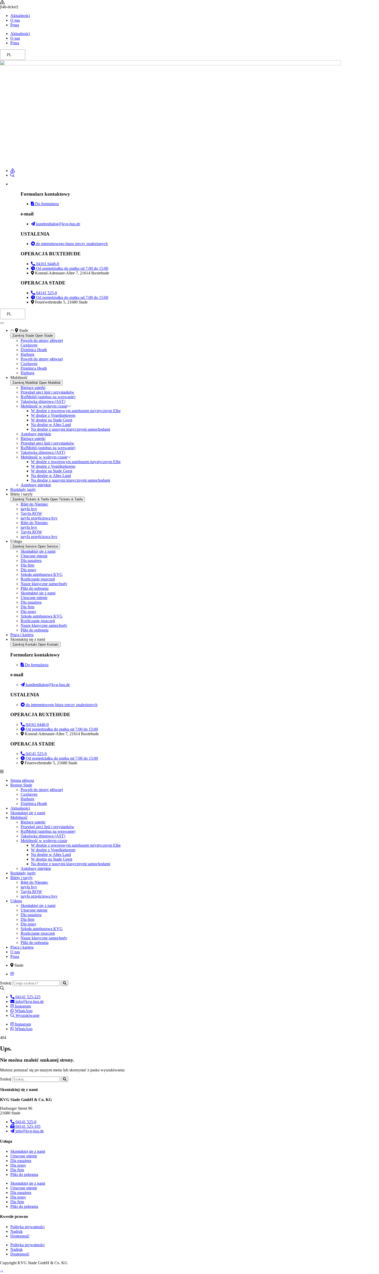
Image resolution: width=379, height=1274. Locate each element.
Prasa (14, 25)
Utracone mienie (34, 556)
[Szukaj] (64, 983)
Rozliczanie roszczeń (38, 579)
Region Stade (21, 785)
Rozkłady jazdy (23, 873)
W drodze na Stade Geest (51, 420)
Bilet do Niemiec (34, 504)
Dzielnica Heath (34, 350)
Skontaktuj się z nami (38, 551)
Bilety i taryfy (21, 878)
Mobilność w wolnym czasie (44, 406)
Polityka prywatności (27, 1227)
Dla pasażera (31, 560)
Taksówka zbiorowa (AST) (43, 401)
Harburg (27, 354)
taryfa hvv (29, 509)
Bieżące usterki (33, 387)
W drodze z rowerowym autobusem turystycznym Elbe (76, 411)
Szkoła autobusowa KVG (42, 574)
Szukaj (5, 983)
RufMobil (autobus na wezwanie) (48, 397)
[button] (189, 771)
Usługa (16, 901)
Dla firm (27, 565)
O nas (15, 20)
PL (9, 55)
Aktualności (20, 15)
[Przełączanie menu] (2, 323)
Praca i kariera (22, 947)
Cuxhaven (29, 345)
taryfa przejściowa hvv (39, 518)
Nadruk (16, 1231)
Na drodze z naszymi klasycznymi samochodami (70, 429)
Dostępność (19, 1236)
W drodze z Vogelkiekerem (53, 415)
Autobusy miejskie (36, 434)
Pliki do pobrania (34, 588)
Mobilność (19, 817)
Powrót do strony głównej (42, 340)
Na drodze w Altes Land (51, 424)
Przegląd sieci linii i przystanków (47, 392)
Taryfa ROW (31, 513)
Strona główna (22, 780)
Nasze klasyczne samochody (44, 584)
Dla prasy (28, 570)
